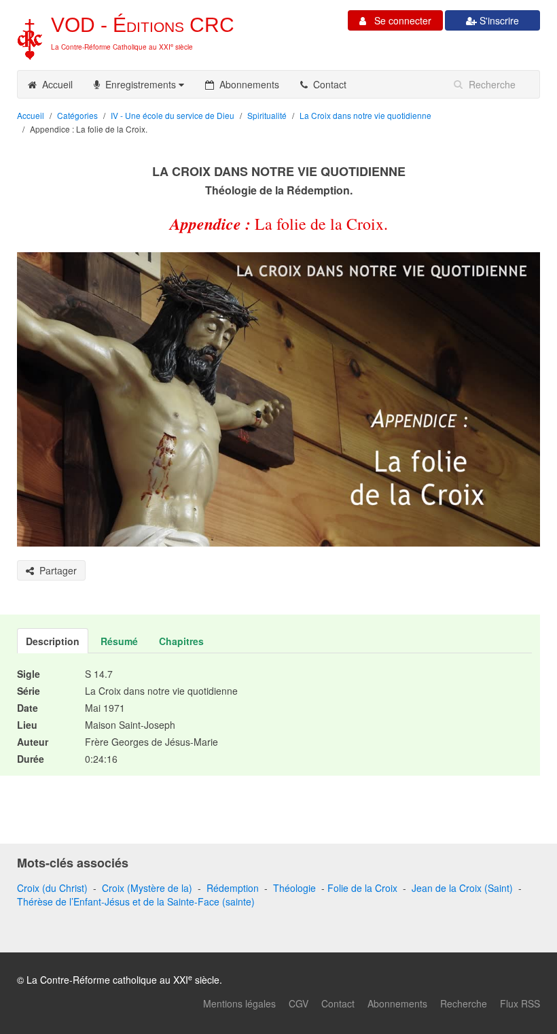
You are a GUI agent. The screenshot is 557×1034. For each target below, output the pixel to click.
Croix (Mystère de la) (147, 888)
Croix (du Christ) (52, 888)
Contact (327, 84)
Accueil (55, 84)
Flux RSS (520, 1003)
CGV (298, 1003)
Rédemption (232, 888)
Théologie (294, 888)
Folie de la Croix (362, 888)
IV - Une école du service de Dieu (172, 115)
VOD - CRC (142, 25)
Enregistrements (139, 84)
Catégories (77, 115)
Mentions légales (239, 1003)
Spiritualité (267, 115)
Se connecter (398, 20)
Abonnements (246, 84)
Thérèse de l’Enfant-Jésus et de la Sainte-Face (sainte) (136, 901)
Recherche (463, 1003)
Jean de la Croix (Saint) (462, 888)
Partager (55, 570)
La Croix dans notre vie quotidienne (365, 115)
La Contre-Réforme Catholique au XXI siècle (122, 47)
